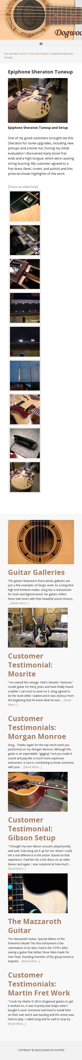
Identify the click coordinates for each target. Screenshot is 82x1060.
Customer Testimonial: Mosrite (30, 665)
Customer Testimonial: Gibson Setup (32, 829)
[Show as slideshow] (23, 187)
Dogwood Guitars (41, 20)
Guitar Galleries (36, 572)
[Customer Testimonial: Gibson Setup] (38, 793)
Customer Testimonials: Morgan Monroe (37, 727)
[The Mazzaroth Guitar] (38, 895)
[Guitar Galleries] (41, 544)
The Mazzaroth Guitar (35, 925)
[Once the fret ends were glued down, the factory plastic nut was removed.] (25, 240)
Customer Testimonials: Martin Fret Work (39, 984)
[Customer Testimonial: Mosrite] (38, 629)
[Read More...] (20, 603)
